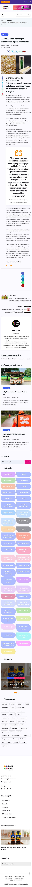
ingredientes (22, 718)
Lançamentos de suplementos (23, 558)
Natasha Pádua (23, 571)
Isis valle (12, 721)
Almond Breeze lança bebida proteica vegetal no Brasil (16, 683)
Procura (28, 462)
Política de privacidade (9, 817)
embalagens (21, 711)
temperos (4, 739)
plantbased (14, 728)
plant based (24, 728)
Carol (13, 707)
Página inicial (6, 800)
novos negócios (14, 725)
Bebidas (24, 480)
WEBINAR (8, 651)
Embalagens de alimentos (24, 514)
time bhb (22, 739)
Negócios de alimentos (8, 589)
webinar (24, 742)
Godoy (13, 718)
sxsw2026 (26, 735)
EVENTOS (23, 521)
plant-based (5, 728)
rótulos (11, 732)
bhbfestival (5, 707)
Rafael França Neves (23, 628)
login (13, 359)
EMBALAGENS (8, 512)
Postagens (5, 807)
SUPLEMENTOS (23, 636)
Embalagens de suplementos (8, 522)
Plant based (23, 610)
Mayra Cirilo (24, 565)
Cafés (23, 486)
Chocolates (24, 492)
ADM (24, 474)
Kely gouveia (23, 543)
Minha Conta (6, 810)
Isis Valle (8, 543)
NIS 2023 (8, 596)
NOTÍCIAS (9, 20)
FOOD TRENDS (8, 529)
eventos (11, 714)
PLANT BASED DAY (8, 620)
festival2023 (5, 718)
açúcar (19, 704)
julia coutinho (21, 721)
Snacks (8, 635)
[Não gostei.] (11, 266)
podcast (4, 732)
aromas (12, 704)
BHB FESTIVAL (8, 486)
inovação (4, 721)
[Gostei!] (6, 266)
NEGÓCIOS (23, 580)
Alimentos (4, 704)
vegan (9, 742)
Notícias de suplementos (23, 603)
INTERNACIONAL (23, 536)
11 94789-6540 (6, 776)
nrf (22, 725)
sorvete (19, 732)
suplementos (5, 735)
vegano (16, 742)
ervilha (4, 714)
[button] (15, 692)
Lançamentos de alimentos (8, 558)
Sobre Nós (5, 804)
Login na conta (7, 782)
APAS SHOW (8, 480)
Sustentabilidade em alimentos (8, 644)
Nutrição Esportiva (8, 611)
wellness (4, 745)
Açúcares (8, 474)
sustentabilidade (16, 735)
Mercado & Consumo (8, 573)
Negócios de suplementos (23, 589)
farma (18, 714)
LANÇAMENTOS (23, 550)
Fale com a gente (7, 814)
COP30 (23, 498)
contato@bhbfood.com (9, 779)
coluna (12, 711)
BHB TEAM (7, 397)
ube (3, 742)
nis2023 (4, 725)
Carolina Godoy (8, 492)
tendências (13, 739)
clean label (4, 711)
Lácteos (8, 549)
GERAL (24, 529)
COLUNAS (8, 498)
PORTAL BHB (8, 627)
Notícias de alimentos (8, 603)
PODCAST (24, 618)
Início (2, 20)
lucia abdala (8, 565)
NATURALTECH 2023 (8, 581)
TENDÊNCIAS (23, 643)
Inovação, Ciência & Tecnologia (8, 536)
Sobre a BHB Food (19, 876)
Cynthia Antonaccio (8, 505)
